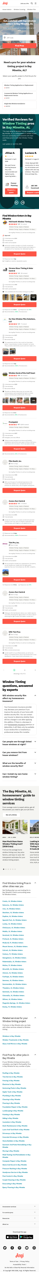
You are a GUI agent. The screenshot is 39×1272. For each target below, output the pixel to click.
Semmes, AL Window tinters (13, 980)
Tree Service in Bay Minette (12, 1077)
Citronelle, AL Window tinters (13, 995)
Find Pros (19, 45)
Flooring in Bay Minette (11, 1103)
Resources (5, 1218)
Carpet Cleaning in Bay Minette (14, 1180)
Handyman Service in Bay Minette (15, 1172)
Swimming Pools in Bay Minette (14, 1088)
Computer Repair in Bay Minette (14, 1161)
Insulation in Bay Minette (11, 1122)
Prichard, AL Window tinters (13, 939)
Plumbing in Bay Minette (11, 1096)
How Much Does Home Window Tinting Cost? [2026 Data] (12, 844)
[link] (7, 184)
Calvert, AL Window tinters (12, 950)
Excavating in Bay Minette (12, 1184)
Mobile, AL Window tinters (12, 931)
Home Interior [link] (7, 9)
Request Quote (19, 254)
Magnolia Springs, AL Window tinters (16, 1003)
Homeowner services (9, 1207)
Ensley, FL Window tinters (12, 1007)
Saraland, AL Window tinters (13, 935)
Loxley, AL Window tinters (12, 924)
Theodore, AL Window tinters (13, 988)
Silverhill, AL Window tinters (13, 969)
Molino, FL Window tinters (12, 965)
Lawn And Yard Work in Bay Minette (15, 1129)
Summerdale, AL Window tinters (14, 984)
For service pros (7, 1213)
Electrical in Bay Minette (11, 1084)
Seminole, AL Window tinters (13, 992)
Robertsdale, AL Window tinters (14, 961)
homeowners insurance (16, 725)
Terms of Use (14, 1261)
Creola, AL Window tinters (12, 901)
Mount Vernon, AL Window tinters (15, 946)
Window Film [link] (31, 9)
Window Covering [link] (19, 9)
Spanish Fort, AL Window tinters (14, 920)
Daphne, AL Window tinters (12, 916)
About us (5, 1224)
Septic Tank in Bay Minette (12, 1092)
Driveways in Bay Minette (12, 1133)
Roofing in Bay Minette (10, 1073)
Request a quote (11, 191)
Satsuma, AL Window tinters (13, 905)
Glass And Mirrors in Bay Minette (14, 1044)
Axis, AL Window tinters (11, 909)
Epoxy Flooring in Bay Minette (13, 1187)
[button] (5, 297)
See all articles (11, 815)
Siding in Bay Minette (10, 1118)
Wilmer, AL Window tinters (12, 999)
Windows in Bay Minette (11, 1036)
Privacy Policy (24, 1261)
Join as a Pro (24, 4)
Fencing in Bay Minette (10, 1080)
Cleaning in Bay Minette (11, 1099)
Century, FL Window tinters (12, 954)
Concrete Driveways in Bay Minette (15, 1137)
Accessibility (19, 1264)
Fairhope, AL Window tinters (13, 977)
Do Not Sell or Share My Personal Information (19, 1267)
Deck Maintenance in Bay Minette (14, 1126)
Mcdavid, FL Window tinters (12, 943)
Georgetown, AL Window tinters (14, 958)
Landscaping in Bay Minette (12, 1111)
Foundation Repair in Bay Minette (14, 1107)
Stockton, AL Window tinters (13, 912)
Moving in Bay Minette (10, 1151)
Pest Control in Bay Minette (12, 1176)
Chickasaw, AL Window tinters (13, 928)
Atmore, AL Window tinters (12, 973)
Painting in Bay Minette (11, 1114)
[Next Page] (35, 670)
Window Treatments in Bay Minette (15, 1040)
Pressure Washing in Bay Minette (14, 1168)
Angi (4, 837)
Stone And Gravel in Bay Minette (14, 1165)
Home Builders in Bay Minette (13, 1141)
